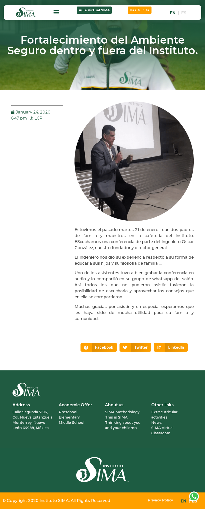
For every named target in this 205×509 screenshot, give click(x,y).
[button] (56, 12)
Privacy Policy (160, 500)
